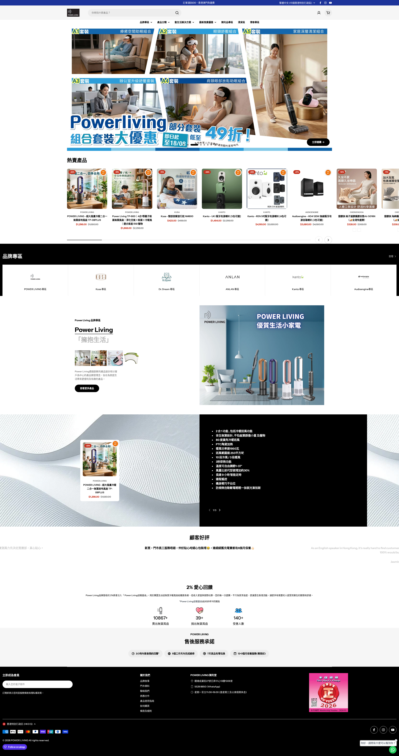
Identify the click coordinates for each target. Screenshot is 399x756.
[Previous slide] (184, 145)
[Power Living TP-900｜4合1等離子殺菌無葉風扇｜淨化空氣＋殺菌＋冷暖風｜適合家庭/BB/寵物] (132, 189)
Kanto (222, 212)
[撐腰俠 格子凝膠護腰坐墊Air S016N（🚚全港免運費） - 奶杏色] (359, 230)
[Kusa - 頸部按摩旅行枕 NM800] (177, 189)
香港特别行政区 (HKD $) (20, 723)
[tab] (94, 330)
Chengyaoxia (357, 212)
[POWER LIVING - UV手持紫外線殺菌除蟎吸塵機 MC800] (115, 358)
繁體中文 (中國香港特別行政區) (295, 3)
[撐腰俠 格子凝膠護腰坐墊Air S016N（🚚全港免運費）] (357, 189)
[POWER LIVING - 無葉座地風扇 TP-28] (82, 358)
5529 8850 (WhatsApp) (207, 686)
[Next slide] (215, 145)
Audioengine (311, 212)
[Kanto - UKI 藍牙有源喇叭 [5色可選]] (222, 189)
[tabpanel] (129, 371)
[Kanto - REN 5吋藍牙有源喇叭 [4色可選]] (267, 189)
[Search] (177, 13)
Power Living (87, 212)
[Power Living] (262, 355)
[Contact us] (393, 750)
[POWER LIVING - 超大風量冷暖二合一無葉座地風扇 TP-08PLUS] (87, 189)
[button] (188, 145)
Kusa (177, 212)
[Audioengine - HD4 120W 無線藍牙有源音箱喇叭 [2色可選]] (312, 189)
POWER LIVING (19, 740)
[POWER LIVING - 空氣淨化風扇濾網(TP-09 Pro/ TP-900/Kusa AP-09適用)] (131, 358)
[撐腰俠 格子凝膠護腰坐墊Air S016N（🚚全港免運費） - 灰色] (354, 230)
